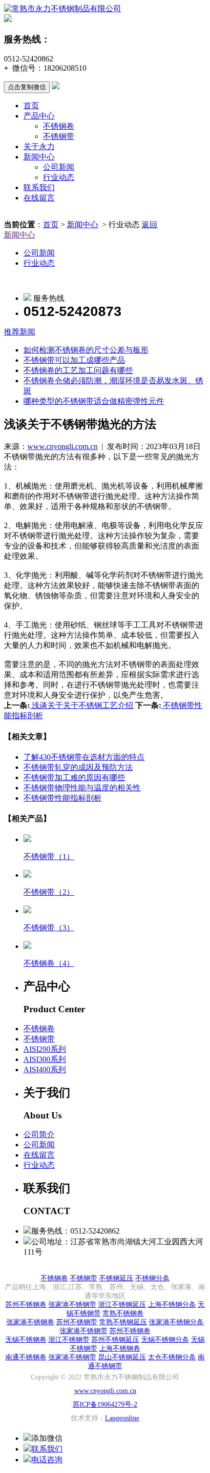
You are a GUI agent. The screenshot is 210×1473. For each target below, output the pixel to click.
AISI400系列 (44, 1069)
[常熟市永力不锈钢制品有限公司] (62, 8)
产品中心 (39, 116)
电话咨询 (47, 1459)
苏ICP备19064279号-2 (105, 1404)
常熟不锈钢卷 (123, 1313)
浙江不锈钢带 (68, 1339)
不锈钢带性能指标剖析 (62, 798)
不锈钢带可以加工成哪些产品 (74, 360)
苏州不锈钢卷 (25, 1304)
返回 (149, 224)
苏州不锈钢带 (76, 1322)
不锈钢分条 (152, 1278)
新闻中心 (39, 157)
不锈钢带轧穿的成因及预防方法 (78, 767)
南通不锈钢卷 (25, 1357)
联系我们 (39, 187)
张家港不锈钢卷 (30, 1322)
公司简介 (39, 1134)
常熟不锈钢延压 (123, 1322)
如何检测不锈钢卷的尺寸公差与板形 (85, 350)
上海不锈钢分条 (172, 1304)
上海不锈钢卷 (119, 1348)
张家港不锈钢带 (72, 1304)
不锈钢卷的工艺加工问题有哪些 (78, 370)
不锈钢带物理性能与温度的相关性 (82, 788)
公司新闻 (58, 167)
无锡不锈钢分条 (165, 1339)
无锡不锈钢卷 (25, 1339)
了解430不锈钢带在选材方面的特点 (84, 757)
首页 (31, 105)
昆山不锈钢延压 (122, 1357)
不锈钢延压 (116, 1278)
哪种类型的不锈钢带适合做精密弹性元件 (93, 401)
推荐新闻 (19, 332)
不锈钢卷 (58, 126)
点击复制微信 (27, 87)
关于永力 (39, 146)
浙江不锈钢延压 (122, 1304)
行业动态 (58, 177)
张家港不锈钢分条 (176, 1322)
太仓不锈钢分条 (172, 1357)
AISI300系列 (44, 1059)
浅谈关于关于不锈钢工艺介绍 (81, 705)
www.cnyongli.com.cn (62, 446)
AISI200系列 (44, 1049)
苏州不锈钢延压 (115, 1339)
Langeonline (122, 1418)
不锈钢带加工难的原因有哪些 (74, 777)
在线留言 (39, 198)
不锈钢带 (58, 136)
